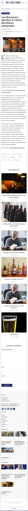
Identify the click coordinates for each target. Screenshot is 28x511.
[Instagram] (14, 409)
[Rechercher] (23, 3)
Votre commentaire (7, 349)
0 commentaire (5, 34)
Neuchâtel (20, 157)
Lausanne (4, 157)
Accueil (2, 8)
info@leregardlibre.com (14, 405)
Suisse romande (16, 160)
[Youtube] (8, 409)
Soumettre (7, 385)
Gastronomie (8, 8)
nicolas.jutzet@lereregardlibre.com (17, 147)
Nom (3, 367)
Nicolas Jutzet (9, 31)
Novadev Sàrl (14, 508)
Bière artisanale (5, 154)
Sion (9, 160)
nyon (3, 160)
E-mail (3, 376)
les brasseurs (12, 157)
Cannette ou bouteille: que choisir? (14, 279)
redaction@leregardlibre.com (13, 404)
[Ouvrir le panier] (25, 2)
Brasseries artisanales (17, 154)
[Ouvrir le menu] (2, 2)
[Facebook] (2, 409)
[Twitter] (5, 409)
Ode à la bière (14, 334)
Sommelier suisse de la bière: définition (14, 252)
